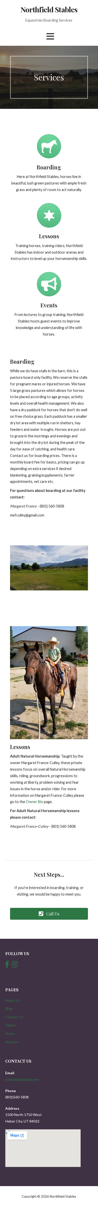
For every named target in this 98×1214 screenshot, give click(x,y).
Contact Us (14, 1017)
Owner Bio (34, 802)
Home (10, 1033)
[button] (49, 914)
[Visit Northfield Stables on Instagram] (15, 965)
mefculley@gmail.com (22, 1079)
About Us (12, 1000)
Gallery (10, 1025)
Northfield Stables (49, 9)
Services (12, 1042)
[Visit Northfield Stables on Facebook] (7, 965)
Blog (8, 1008)
